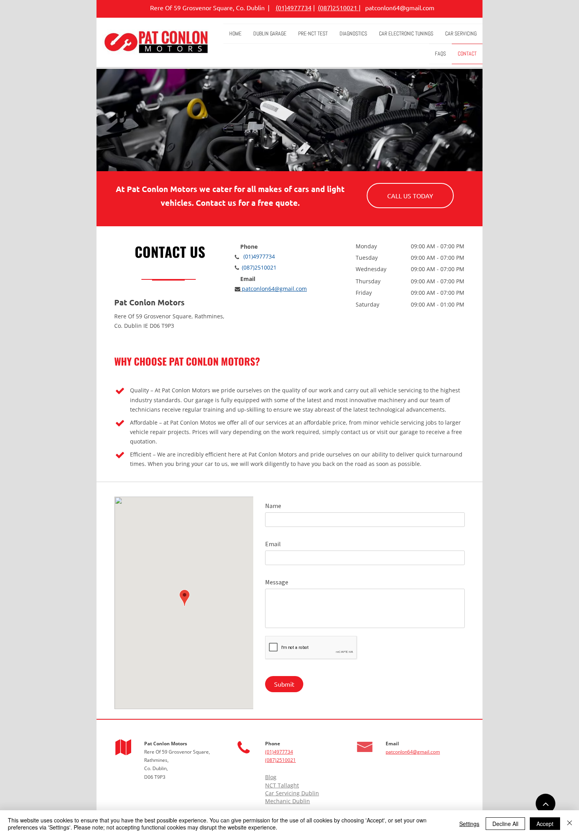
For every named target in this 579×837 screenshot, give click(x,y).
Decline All (505, 824)
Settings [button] (469, 824)
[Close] (569, 824)
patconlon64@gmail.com (399, 7)
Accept (544, 824)
